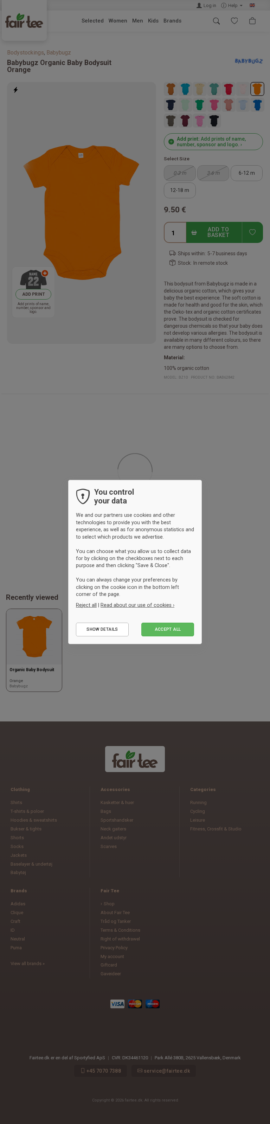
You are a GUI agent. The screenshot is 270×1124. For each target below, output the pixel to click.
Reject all (86, 605)
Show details (102, 629)
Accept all (168, 629)
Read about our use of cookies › (137, 605)
